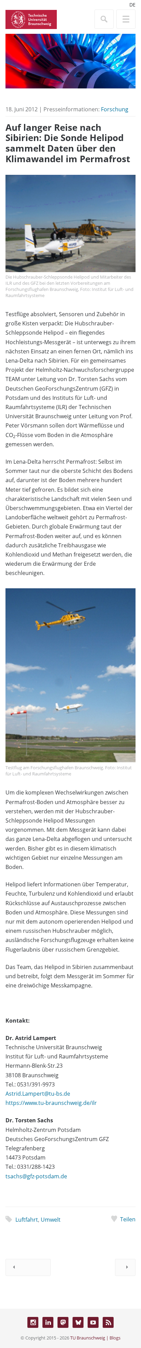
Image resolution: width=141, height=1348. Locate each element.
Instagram (32, 1322)
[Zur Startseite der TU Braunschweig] (31, 18)
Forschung (114, 109)
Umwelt (51, 1219)
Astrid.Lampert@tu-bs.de (37, 1093)
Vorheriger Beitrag (28, 1267)
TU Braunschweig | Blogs (95, 1338)
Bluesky (78, 1322)
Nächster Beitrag (125, 1267)
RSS (108, 1322)
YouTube (93, 1322)
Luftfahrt (26, 1219)
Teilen (128, 1219)
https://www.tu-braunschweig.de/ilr (51, 1103)
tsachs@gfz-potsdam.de (36, 1176)
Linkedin (47, 1322)
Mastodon (62, 1322)
